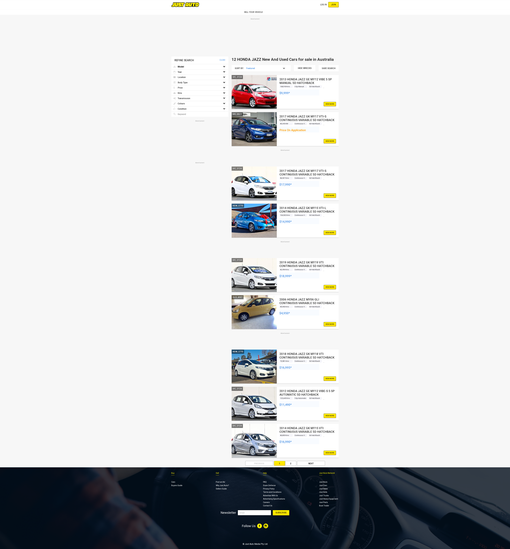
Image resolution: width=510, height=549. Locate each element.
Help (265, 473)
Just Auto (323, 482)
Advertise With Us (270, 495)
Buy (173, 473)
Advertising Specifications (274, 499)
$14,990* (285, 221)
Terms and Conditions (272, 492)
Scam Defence (269, 485)
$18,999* (285, 276)
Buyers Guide (176, 485)
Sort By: (239, 68)
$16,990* (285, 442)
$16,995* (285, 367)
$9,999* (284, 93)
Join (333, 4)
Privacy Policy (269, 489)
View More (329, 104)
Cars (173, 482)
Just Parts (323, 502)
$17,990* (285, 184)
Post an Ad (220, 482)
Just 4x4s (323, 492)
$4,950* (284, 313)
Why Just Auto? (222, 485)
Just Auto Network (327, 473)
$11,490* (285, 404)
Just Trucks (324, 495)
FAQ (265, 482)
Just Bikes (323, 489)
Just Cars (323, 485)
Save (328, 68)
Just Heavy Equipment (328, 499)
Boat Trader (324, 506)
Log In (323, 4)
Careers (266, 502)
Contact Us (267, 506)
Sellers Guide (221, 489)
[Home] (185, 4)
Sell (217, 473)
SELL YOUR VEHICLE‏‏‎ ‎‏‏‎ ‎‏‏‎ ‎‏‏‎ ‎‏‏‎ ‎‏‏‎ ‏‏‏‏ (255, 12)
